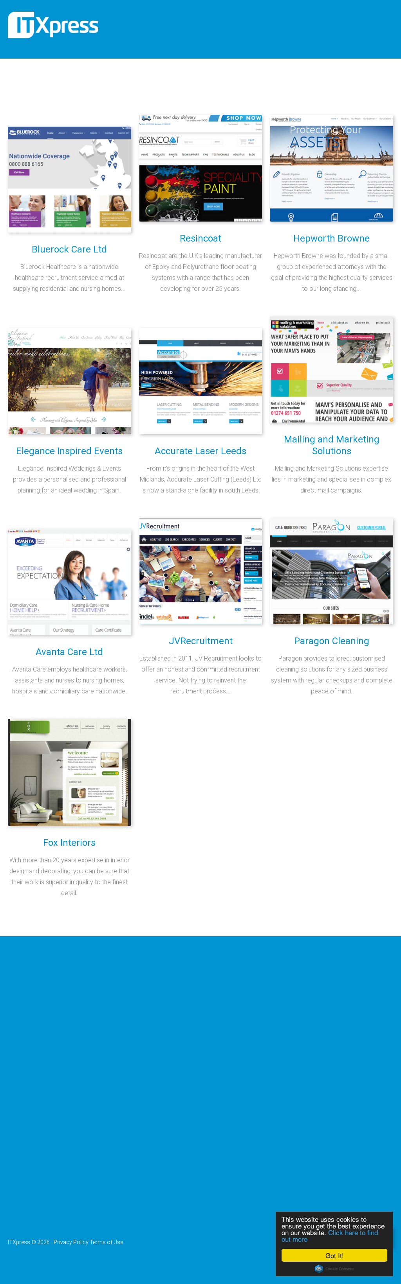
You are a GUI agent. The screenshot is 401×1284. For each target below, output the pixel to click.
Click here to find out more (330, 1235)
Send (29, 1196)
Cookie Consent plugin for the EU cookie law (334, 1268)
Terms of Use (106, 1242)
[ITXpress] (53, 25)
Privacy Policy (71, 1242)
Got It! (334, 1255)
